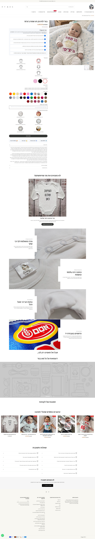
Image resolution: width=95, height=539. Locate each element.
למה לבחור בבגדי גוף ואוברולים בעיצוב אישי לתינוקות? (40, 519)
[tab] (52, 396)
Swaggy (82, 537)
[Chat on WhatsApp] (2, 535)
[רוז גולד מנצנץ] (38, 101)
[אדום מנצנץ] (28, 101)
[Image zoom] (71, 42)
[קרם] (17, 94)
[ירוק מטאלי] (31, 97)
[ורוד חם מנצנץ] (35, 101)
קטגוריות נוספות (57, 506)
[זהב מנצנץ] (45, 101)
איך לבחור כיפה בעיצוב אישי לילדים (39, 521)
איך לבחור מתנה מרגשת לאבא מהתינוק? (40, 524)
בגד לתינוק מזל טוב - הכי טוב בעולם (28, 434)
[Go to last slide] (92, 42)
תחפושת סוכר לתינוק (41, 515)
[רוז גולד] (35, 94)
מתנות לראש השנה (42, 528)
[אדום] (24, 94)
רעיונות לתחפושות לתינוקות (40, 510)
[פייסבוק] (5, 7)
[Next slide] (51, 42)
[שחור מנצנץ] (21, 97)
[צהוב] (14, 94)
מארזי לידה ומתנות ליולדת (40, 516)
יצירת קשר (58, 501)
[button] (28, 136)
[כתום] (10, 94)
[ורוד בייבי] (28, 94)
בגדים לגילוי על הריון (41, 508)
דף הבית (92, 15)
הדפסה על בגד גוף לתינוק (41, 501)
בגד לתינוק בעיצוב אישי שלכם (10, 434)
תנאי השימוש (58, 508)
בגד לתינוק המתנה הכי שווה (66, 434)
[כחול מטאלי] (28, 97)
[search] (12, 7)
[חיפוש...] (27, 7)
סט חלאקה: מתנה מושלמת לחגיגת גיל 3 (39, 513)
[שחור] (45, 94)
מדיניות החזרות (57, 510)
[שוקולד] (45, 97)
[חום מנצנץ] (31, 101)
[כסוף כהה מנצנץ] (10, 97)
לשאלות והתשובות (48, 485)
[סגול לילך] (21, 94)
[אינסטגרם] (2, 7)
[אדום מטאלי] (35, 97)
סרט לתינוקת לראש (42, 530)
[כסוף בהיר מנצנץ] (14, 97)
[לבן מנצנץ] (17, 97)
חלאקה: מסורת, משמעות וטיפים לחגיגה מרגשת (39, 526)
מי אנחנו (59, 499)
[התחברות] (10, 7)
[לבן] (42, 94)
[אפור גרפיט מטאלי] (24, 97)
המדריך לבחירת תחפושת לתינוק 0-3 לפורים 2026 (39, 505)
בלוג (59, 505)
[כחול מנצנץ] (42, 101)
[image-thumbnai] (91, 67)
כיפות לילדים (43, 507)
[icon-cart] (7, 7)
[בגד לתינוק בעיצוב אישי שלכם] (9, 424)
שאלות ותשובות (57, 503)
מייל (28, 501)
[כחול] (31, 94)
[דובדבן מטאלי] (42, 97)
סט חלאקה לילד (42, 502)
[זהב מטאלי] (38, 97)
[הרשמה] (18, 501)
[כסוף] (38, 94)
